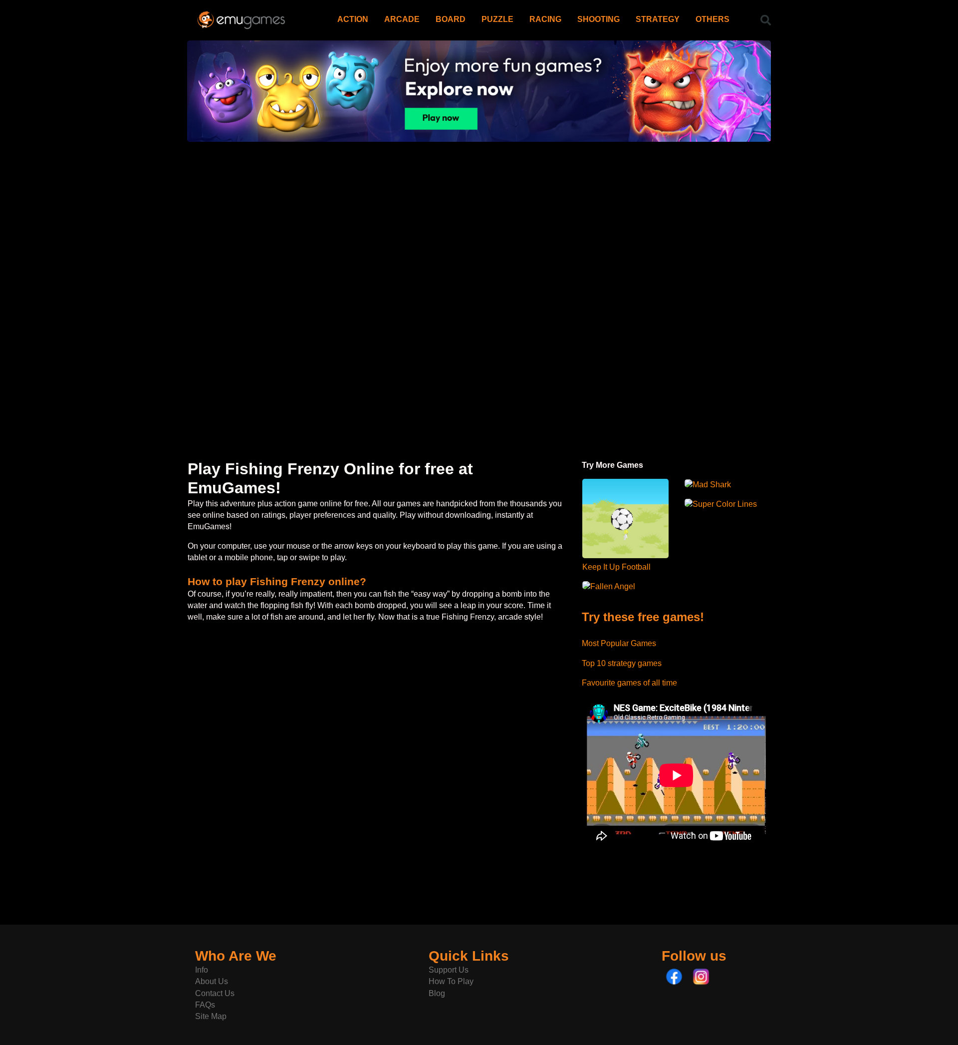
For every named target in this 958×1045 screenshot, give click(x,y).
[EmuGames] (241, 16)
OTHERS (712, 19)
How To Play (451, 981)
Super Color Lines (725, 504)
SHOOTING (598, 19)
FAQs (205, 1005)
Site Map (211, 1016)
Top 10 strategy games (622, 663)
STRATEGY (658, 19)
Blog (437, 993)
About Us (211, 981)
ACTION (352, 19)
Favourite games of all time (629, 683)
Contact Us (215, 993)
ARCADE (402, 19)
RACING (545, 19)
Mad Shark (712, 484)
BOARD (451, 19)
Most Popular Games (619, 643)
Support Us (449, 970)
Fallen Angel (612, 586)
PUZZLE (497, 19)
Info (201, 970)
